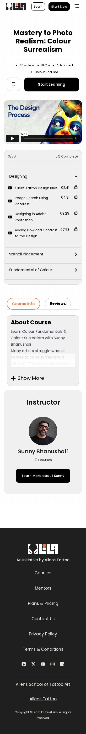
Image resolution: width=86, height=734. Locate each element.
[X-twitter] (33, 664)
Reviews (58, 303)
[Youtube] (43, 664)
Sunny (43, 475)
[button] (76, 6)
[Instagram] (52, 664)
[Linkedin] (62, 664)
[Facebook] (24, 664)
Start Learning (51, 84)
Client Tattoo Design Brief (36, 188)
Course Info (23, 303)
